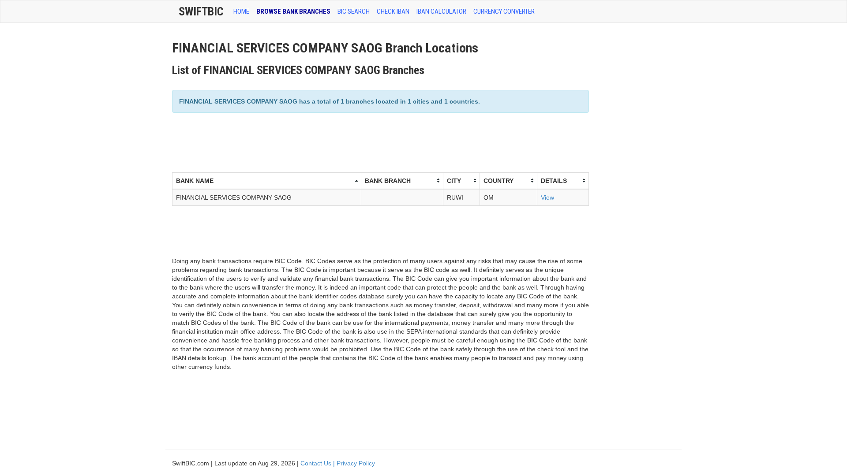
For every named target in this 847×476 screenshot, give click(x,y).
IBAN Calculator (441, 11)
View (547, 197)
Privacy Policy (356, 463)
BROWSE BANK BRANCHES (293, 11)
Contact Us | (318, 463)
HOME (241, 11)
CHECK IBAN (393, 11)
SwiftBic (201, 11)
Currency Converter (504, 11)
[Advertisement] (332, 141)
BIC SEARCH (353, 11)
